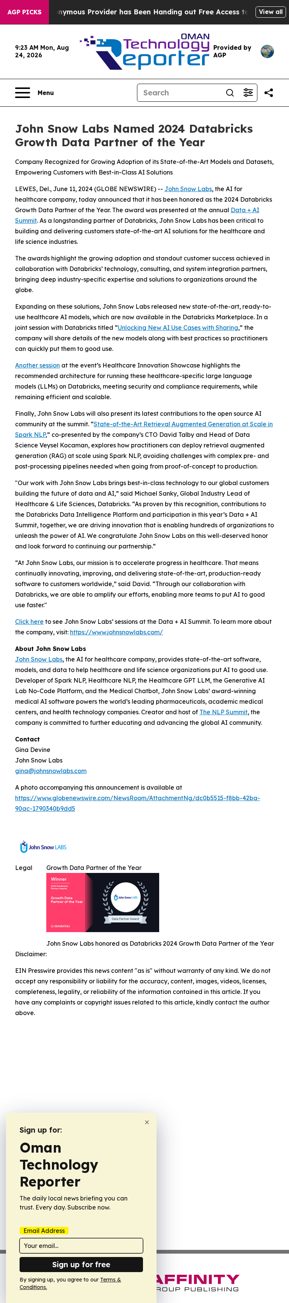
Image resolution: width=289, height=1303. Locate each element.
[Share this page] (268, 92)
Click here (29, 621)
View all (271, 11)
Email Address (44, 1230)
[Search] (230, 92)
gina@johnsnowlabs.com (51, 771)
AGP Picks (24, 12)
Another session (37, 365)
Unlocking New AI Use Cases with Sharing (178, 327)
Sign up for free (81, 1264)
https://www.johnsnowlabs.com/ (116, 632)
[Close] (147, 1122)
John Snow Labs (188, 189)
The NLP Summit (223, 712)
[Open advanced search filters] (248, 92)
